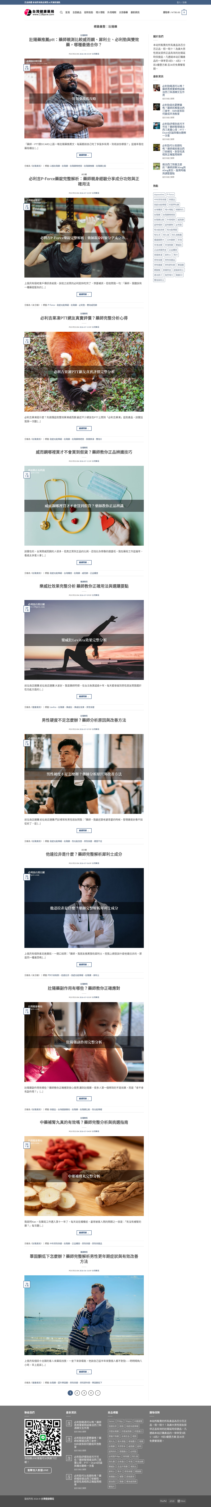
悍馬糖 (126, 1456)
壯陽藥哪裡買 (76, 166)
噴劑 (134, 1436)
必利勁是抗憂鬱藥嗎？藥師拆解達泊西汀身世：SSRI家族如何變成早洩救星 (173, 109)
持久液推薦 (177, 235)
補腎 (122, 1476)
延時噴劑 (158, 224)
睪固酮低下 (97, 1382)
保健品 (53, 1109)
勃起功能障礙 (63, 305)
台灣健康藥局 (64, 1109)
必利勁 (82, 305)
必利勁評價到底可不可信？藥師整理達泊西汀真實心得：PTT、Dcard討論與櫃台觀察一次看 (174, 129)
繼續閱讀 (84, 155)
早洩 (180, 239)
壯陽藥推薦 (89, 166)
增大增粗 (100, 12)
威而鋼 (85, 573)
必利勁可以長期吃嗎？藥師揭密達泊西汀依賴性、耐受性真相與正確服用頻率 (173, 150)
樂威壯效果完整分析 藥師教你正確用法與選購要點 (84, 586)
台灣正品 (126, 1436)
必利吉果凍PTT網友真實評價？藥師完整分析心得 (84, 318)
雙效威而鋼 (92, 305)
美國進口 (113, 1476)
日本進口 (122, 1461)
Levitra (53, 707)
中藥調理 (138, 1421)
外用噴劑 (111, 12)
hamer (111, 1421)
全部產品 (77, 12)
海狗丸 (133, 1466)
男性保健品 (97, 1243)
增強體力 (132, 1441)
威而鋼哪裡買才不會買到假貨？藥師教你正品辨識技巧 (84, 452)
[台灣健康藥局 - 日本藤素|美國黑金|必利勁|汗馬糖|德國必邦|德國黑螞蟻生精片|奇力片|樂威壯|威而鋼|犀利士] (39, 12)
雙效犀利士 (159, 280)
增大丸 (112, 1441)
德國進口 (124, 1451)
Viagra (128, 1421)
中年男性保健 (56, 1243)
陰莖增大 (169, 275)
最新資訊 (135, 12)
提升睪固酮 (63, 1382)
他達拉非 (65, 975)
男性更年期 (85, 1382)
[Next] (97, 1393)
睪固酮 (181, 265)
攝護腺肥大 (159, 239)
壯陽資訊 (84, 35)
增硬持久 (180, 209)
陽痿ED (179, 275)
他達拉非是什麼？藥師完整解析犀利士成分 (84, 854)
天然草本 (122, 1446)
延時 (139, 1446)
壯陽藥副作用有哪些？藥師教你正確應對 (84, 988)
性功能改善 (77, 841)
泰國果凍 (90, 439)
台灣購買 (68, 573)
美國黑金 (167, 270)
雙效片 (99, 439)
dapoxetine (159, 194)
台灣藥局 (95, 54)
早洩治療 (158, 245)
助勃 (122, 1426)
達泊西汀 (158, 275)
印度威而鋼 (127, 1431)
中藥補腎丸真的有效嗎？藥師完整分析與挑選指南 (84, 1122)
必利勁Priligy (114, 1456)
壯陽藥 (65, 166)
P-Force (51, 305)
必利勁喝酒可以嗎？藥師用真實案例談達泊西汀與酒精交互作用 (173, 90)
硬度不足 (98, 841)
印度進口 (138, 1431)
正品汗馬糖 (123, 1466)
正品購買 (94, 573)
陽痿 (122, 1481)
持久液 (166, 235)
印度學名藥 (174, 204)
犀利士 (96, 975)
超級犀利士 (179, 270)
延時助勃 (88, 12)
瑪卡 (176, 255)
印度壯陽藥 (114, 1431)
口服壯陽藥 (55, 166)
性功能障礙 (97, 1109)
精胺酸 (157, 270)
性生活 (157, 235)
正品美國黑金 (160, 250)
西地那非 (130, 1476)
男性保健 (90, 707)
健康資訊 (84, 582)
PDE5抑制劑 (53, 975)
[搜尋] (61, 12)
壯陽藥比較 (101, 166)
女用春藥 (123, 12)
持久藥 (112, 1461)
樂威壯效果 (79, 707)
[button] (182, 2)
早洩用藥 (169, 245)
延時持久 (113, 1451)
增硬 (141, 1441)
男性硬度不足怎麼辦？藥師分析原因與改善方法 (84, 720)
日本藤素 (171, 239)
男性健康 (158, 265)
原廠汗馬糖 (114, 1436)
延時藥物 (169, 224)
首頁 (67, 12)
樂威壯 (69, 707)
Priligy (120, 1421)
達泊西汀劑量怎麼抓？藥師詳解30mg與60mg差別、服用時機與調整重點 (174, 169)
